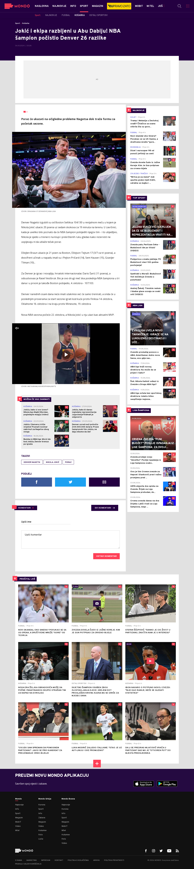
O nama (18, 860)
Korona (41, 805)
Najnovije (19, 805)
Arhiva (96, 860)
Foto (40, 834)
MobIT (18, 822)
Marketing (32, 860)
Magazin (19, 817)
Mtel (17, 830)
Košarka (25, 23)
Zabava (41, 817)
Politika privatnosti (114, 860)
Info (17, 809)
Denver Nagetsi (32, 462)
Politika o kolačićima (78, 860)
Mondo (18, 799)
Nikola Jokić (52, 462)
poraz (68, 462)
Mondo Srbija (44, 799)
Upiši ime (26, 522)
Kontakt (59, 860)
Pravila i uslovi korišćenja (28, 864)
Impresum (45, 860)
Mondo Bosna (68, 799)
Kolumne (42, 830)
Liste (40, 839)
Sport (17, 23)
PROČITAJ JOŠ (27, 579)
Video (18, 826)
